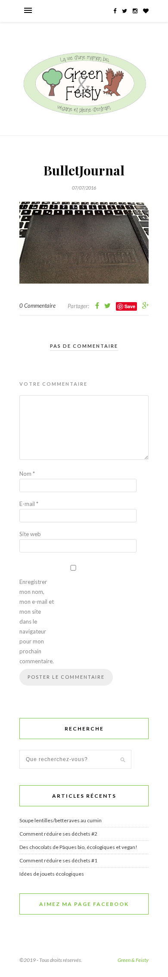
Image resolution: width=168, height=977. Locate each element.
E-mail (28, 503)
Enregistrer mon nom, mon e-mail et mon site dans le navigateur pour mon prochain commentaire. (36, 621)
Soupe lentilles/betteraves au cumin (60, 820)
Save (129, 306)
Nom (27, 473)
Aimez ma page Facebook (84, 904)
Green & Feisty (133, 960)
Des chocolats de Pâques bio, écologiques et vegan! (78, 847)
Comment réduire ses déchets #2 (58, 833)
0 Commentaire (37, 305)
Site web (30, 534)
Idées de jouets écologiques (51, 874)
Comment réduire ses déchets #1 (58, 860)
